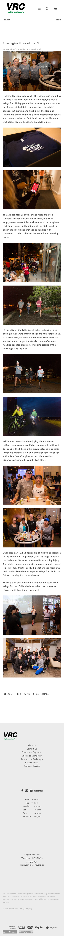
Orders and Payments (32, 752)
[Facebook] (22, 790)
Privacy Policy (32, 762)
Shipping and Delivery (32, 756)
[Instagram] (26, 790)
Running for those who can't (21, 43)
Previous (7, 19)
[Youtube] (31, 790)
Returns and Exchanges (32, 759)
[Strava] (38, 790)
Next (58, 19)
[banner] (16, 8)
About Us (32, 745)
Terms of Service (32, 766)
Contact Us (32, 749)
